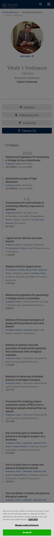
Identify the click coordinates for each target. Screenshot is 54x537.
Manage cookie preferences (27, 525)
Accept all (27, 532)
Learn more (33, 519)
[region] (27, 520)
